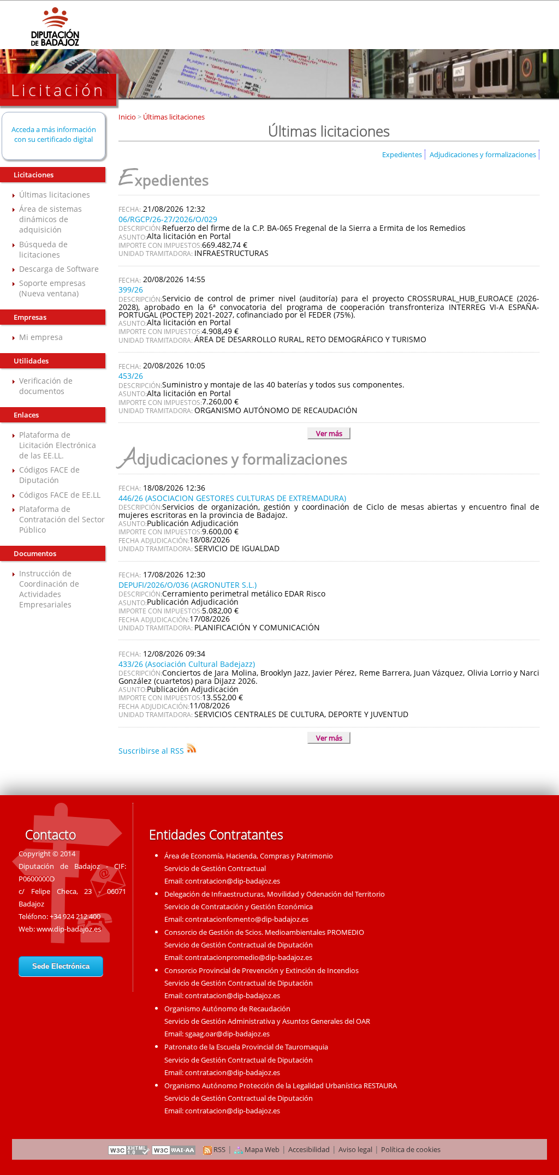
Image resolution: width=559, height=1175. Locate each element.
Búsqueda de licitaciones (43, 249)
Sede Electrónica (61, 966)
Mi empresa (41, 337)
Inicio (128, 117)
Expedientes (402, 154)
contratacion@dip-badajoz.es (232, 881)
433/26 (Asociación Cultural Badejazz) (186, 664)
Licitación (58, 89)
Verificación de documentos (46, 385)
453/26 (130, 376)
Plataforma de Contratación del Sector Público (62, 519)
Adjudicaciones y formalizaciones (483, 154)
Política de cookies (411, 1149)
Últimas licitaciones (54, 194)
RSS (218, 1149)
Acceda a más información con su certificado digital (53, 134)
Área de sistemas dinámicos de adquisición (50, 219)
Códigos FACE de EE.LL (59, 495)
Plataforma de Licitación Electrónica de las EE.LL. (57, 445)
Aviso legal (355, 1149)
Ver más (329, 433)
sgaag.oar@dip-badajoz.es (227, 1034)
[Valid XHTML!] (129, 1149)
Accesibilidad (309, 1149)
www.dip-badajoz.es (69, 929)
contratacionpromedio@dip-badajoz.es (248, 957)
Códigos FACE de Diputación (49, 474)
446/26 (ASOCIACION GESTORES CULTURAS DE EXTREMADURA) (232, 498)
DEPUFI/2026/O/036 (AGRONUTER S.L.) (187, 585)
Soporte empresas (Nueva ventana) (52, 288)
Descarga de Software (59, 269)
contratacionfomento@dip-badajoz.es (246, 919)
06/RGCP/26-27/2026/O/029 (167, 219)
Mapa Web (261, 1149)
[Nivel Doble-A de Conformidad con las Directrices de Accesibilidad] (174, 1149)
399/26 (130, 289)
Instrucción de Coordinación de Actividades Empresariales (49, 589)
